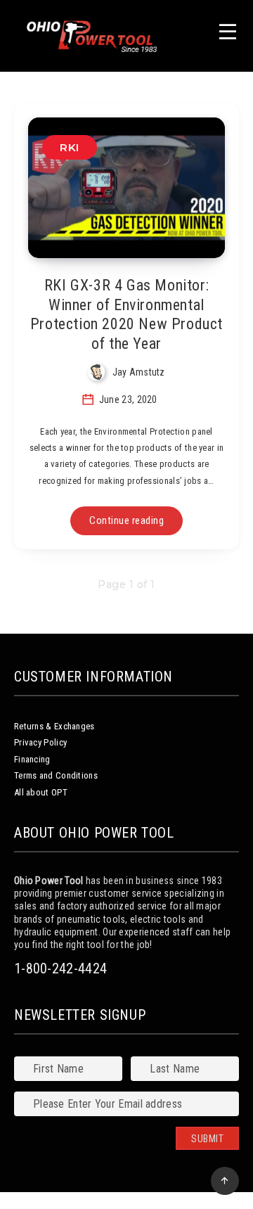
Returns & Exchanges (54, 726)
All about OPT (40, 792)
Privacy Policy (40, 742)
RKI (69, 147)
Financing (32, 759)
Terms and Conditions (56, 775)
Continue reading (126, 520)
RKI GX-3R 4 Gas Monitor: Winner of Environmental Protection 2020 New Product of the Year (126, 314)
